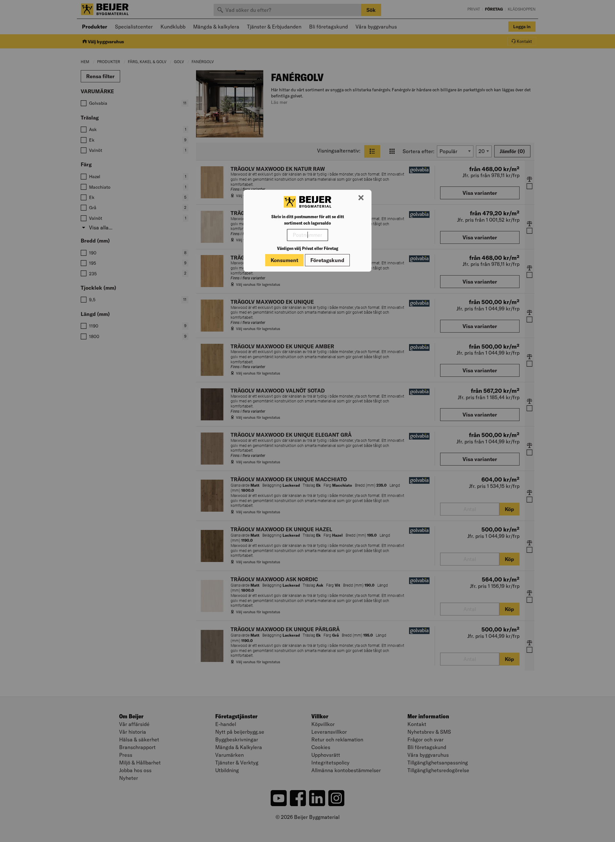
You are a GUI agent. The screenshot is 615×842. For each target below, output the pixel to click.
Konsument (284, 260)
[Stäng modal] (361, 198)
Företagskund (327, 260)
